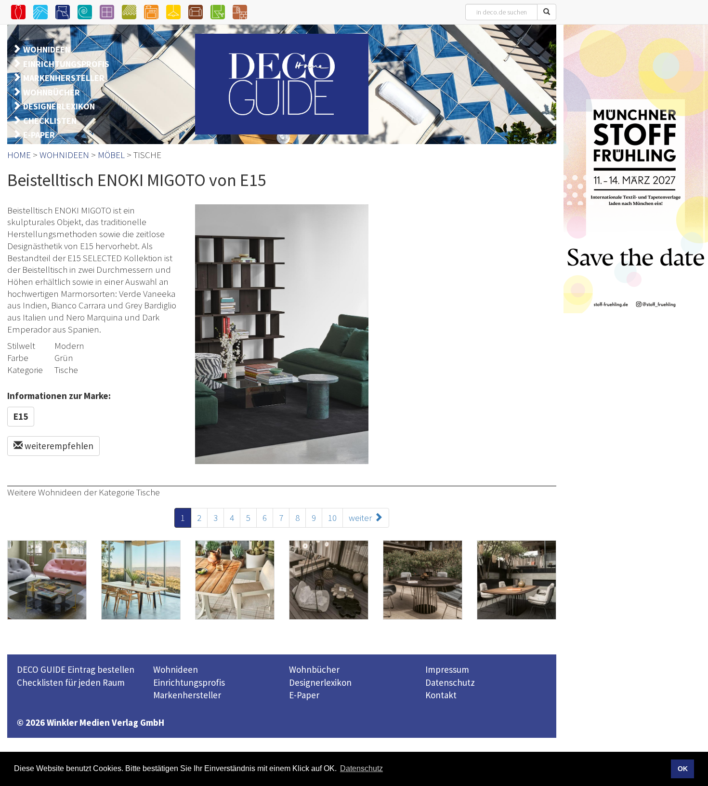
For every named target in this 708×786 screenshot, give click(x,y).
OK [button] (683, 769)
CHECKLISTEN (50, 120)
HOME (19, 154)
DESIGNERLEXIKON (59, 106)
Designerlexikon (320, 682)
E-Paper (304, 695)
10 (332, 517)
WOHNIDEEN (46, 49)
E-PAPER (39, 134)
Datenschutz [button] (361, 768)
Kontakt (441, 695)
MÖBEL (111, 154)
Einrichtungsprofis (189, 682)
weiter (361, 517)
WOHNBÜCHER (51, 92)
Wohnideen (175, 669)
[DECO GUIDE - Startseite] (281, 84)
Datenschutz (450, 682)
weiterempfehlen (58, 446)
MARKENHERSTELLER (64, 77)
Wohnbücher (314, 669)
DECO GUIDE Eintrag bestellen (75, 669)
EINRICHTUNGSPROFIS (66, 63)
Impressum (447, 669)
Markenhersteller (187, 695)
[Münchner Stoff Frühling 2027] (636, 168)
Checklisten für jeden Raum (71, 682)
